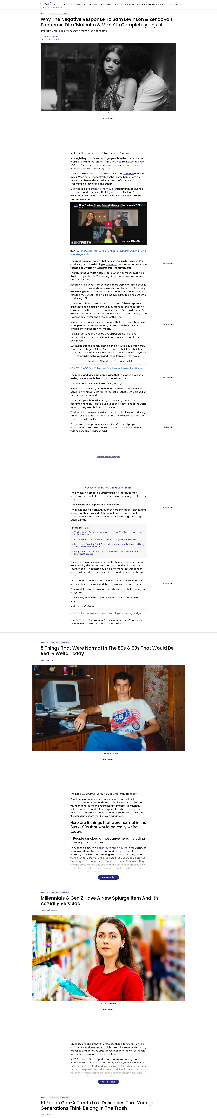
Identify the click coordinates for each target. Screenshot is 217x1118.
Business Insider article (98, 1047)
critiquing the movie (102, 188)
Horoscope (82, 4)
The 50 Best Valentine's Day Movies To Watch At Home (111, 368)
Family (95, 4)
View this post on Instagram (108, 456)
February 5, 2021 (123, 361)
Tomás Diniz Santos (49, 36)
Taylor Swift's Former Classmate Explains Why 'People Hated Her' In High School (108, 533)
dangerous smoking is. (110, 847)
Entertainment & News (109, 4)
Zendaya (129, 173)
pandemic (111, 264)
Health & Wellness (128, 4)
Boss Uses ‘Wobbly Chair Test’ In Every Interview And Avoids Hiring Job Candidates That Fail (109, 545)
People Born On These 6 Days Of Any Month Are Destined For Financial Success (106, 552)
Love (66, 4)
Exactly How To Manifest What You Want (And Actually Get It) (107, 539)
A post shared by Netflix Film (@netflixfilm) (109, 487)
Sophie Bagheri (47, 660)
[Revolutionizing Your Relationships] (51, 4)
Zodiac (73, 4)
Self (90, 4)
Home (43, 14)
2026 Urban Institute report (87, 1059)
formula (124, 153)
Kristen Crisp (46, 1115)
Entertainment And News (59, 14)
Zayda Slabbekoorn (49, 910)
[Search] (170, 3)
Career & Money (144, 4)
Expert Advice (158, 4)
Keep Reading (108, 877)
